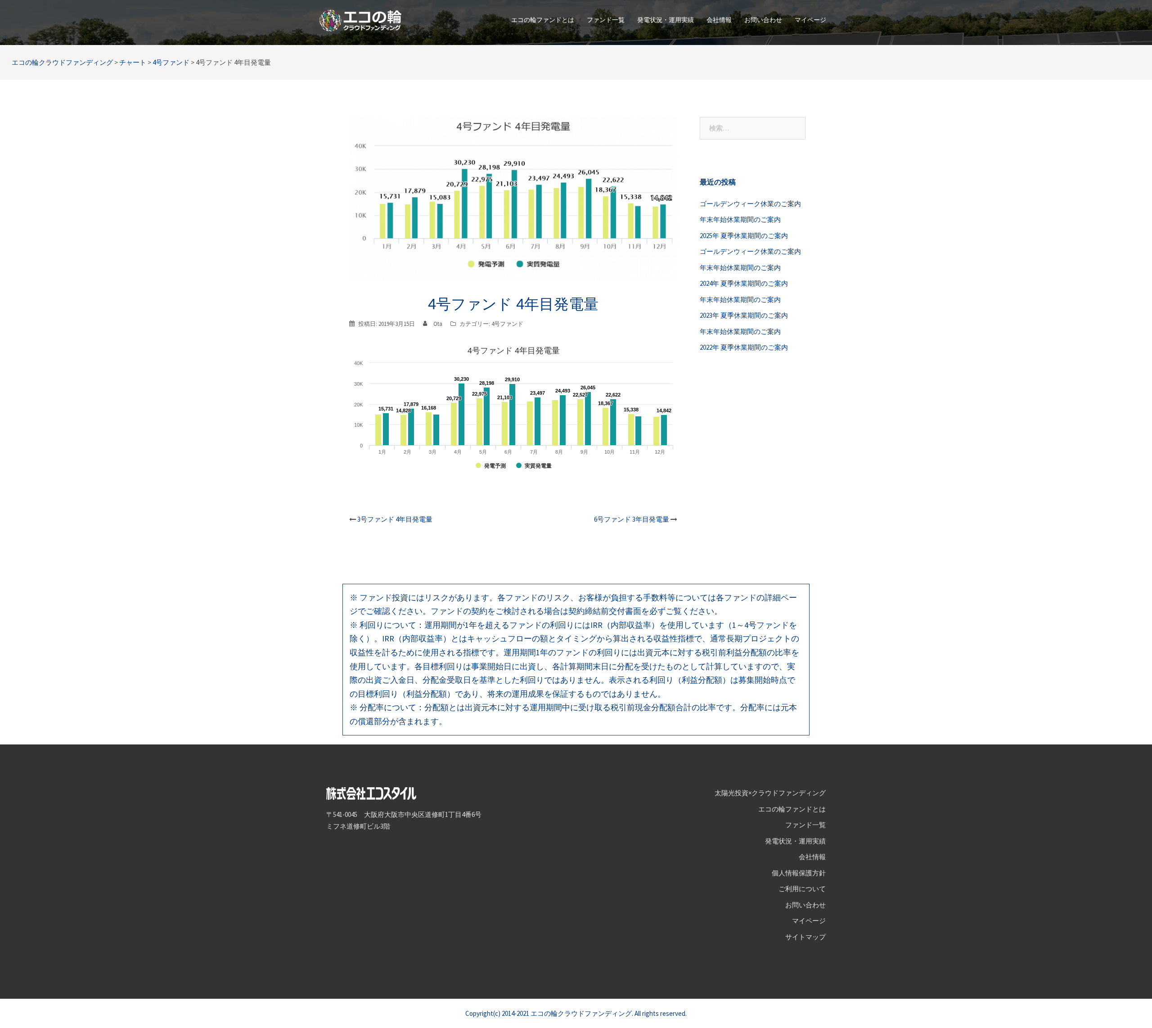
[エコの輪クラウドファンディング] (360, 19)
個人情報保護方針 (799, 873)
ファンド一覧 (606, 19)
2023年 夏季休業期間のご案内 (744, 315)
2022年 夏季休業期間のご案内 (744, 347)
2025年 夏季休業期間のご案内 (744, 235)
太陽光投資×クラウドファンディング (770, 793)
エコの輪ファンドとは (542, 19)
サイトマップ (805, 937)
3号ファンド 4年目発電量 (394, 519)
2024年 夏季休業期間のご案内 (744, 283)
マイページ (810, 19)
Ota (437, 324)
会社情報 (719, 19)
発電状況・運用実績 (665, 19)
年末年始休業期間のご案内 (740, 219)
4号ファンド (507, 324)
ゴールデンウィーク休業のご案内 (750, 203)
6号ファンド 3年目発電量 (631, 519)
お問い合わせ (763, 19)
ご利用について (802, 888)
